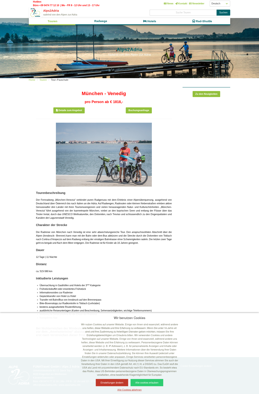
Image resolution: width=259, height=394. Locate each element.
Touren (43, 80)
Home (32, 80)
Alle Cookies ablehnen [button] (129, 389)
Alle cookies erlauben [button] (146, 382)
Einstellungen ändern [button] (112, 382)
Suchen (223, 12)
